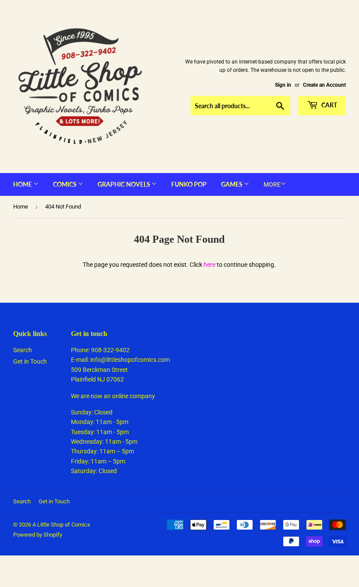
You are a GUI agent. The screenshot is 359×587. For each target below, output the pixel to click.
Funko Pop (189, 184)
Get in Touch (30, 361)
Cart (328, 105)
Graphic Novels (124, 184)
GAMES (232, 184)
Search (22, 350)
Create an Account (324, 85)
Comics (65, 184)
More (272, 184)
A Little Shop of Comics (61, 524)
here (209, 264)
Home (23, 184)
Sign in (283, 85)
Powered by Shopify (37, 534)
